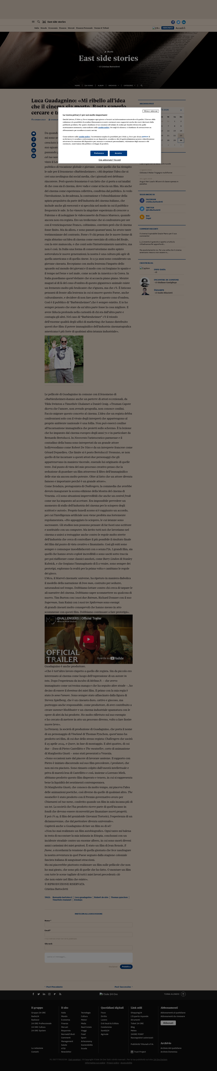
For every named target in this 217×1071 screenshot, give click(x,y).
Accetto (118, 153)
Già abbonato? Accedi (110, 160)
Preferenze (99, 153)
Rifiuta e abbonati (150, 111)
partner (145, 137)
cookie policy (103, 127)
